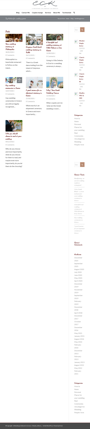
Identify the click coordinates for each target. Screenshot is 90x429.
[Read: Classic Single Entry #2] (76, 75)
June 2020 (78, 275)
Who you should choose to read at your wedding (13, 136)
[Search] (73, 12)
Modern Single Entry (82, 43)
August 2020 (79, 269)
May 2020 (78, 278)
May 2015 (78, 333)
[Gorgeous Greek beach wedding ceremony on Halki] (34, 39)
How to (77, 118)
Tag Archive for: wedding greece (15, 18)
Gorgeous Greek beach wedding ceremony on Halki (34, 49)
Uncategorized (80, 139)
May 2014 (78, 342)
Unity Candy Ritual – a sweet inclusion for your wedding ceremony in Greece (79, 194)
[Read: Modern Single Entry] (76, 42)
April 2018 (78, 313)
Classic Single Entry (81, 60)
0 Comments (9, 55)
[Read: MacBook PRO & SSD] (76, 94)
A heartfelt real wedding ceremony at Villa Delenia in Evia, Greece (79, 209)
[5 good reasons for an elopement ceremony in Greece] (34, 82)
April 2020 (78, 281)
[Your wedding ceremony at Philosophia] (13, 38)
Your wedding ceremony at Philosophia (10, 46)
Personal (77, 124)
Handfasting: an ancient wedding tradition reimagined (79, 181)
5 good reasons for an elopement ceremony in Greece (34, 93)
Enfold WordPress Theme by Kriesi (53, 425)
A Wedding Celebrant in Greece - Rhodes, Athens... (27, 425)
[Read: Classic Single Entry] (76, 58)
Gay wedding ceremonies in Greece (78, 220)
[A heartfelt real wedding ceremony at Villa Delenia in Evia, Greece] (54, 37)
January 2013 (79, 362)
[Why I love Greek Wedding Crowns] (54, 82)
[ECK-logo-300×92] (45, 5)
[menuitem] (18, 12)
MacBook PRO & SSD (82, 95)
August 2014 (79, 339)
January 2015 (79, 336)
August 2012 (79, 365)
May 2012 (78, 368)
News (76, 121)
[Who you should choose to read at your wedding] (13, 125)
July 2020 (78, 272)
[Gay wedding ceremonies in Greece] (13, 80)
